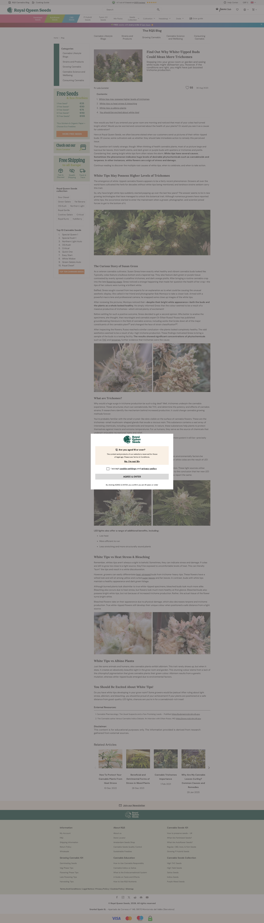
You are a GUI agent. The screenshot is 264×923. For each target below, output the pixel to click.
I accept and (134, 468)
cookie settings (128, 468)
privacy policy (149, 468)
